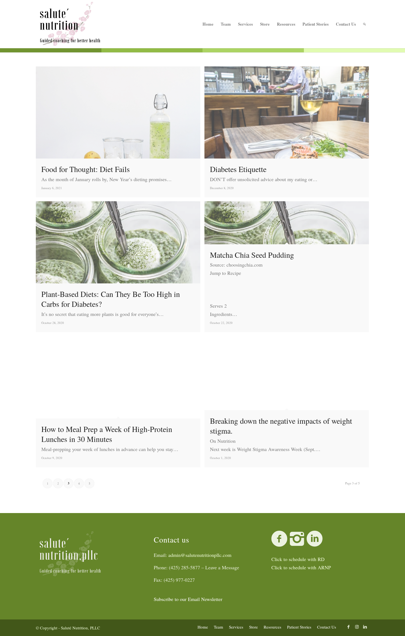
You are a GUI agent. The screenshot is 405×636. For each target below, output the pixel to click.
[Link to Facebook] (348, 626)
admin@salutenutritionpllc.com (199, 555)
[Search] (364, 24)
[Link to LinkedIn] (365, 626)
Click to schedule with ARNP (301, 567)
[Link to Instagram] (357, 626)
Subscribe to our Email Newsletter (188, 599)
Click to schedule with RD (298, 559)
